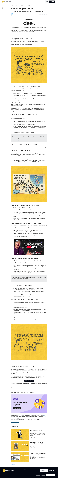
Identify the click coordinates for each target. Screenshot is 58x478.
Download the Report (15, 422)
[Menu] (56, 1)
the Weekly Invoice (14, 5)
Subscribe (52, 1)
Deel (44, 415)
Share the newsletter (29, 380)
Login (47, 1)
